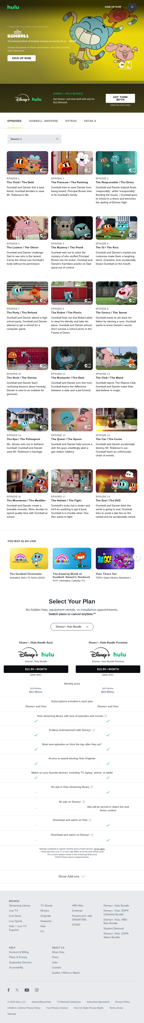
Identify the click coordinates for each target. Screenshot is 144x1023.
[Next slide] (136, 556)
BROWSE (14, 901)
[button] (15, 120)
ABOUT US (58, 947)
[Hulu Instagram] (36, 990)
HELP (12, 947)
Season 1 (16, 138)
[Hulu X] (20, 990)
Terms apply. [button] (99, 849)
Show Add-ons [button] (68, 876)
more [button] (72, 41)
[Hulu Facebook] (12, 990)
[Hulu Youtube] (30, 990)
